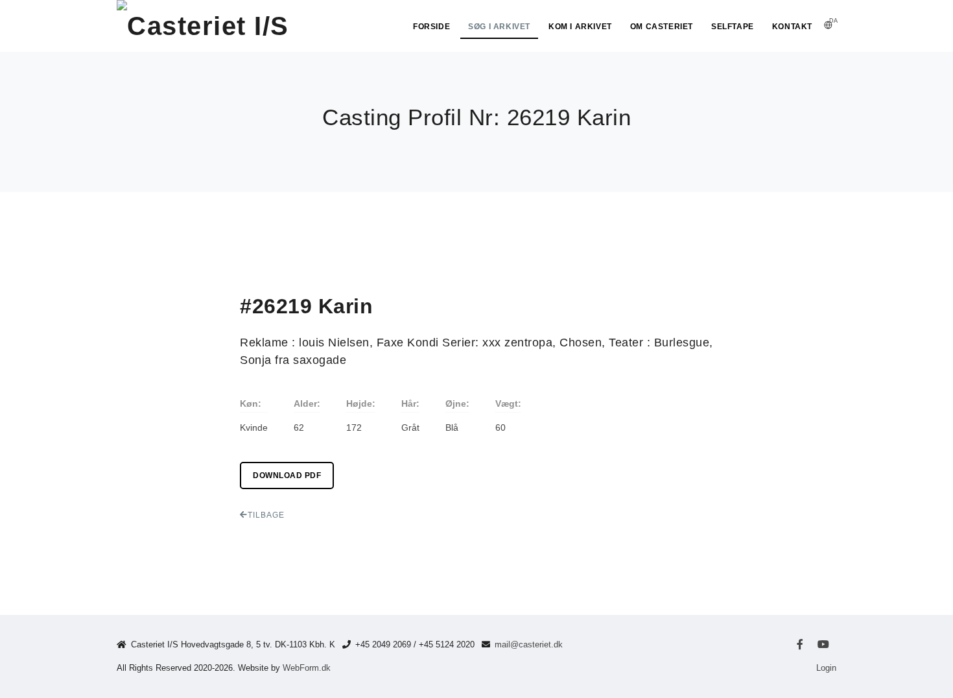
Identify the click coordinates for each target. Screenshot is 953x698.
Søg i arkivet (499, 26)
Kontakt (792, 26)
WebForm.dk (307, 668)
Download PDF (287, 475)
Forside (431, 26)
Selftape (732, 26)
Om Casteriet (661, 26)
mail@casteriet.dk (529, 644)
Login (826, 668)
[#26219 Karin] (153, 226)
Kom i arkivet (580, 26)
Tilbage (266, 515)
